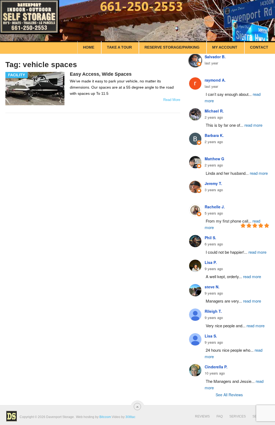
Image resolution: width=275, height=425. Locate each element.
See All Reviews (229, 394)
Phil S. (210, 237)
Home (88, 47)
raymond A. (215, 80)
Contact (259, 47)
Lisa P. (211, 262)
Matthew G (214, 158)
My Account (224, 47)
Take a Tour (119, 47)
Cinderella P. (216, 366)
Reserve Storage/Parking (172, 47)
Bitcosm (105, 417)
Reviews (202, 416)
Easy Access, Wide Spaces (101, 74)
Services (237, 416)
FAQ (219, 416)
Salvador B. (215, 56)
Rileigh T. (213, 311)
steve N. (212, 286)
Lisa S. (211, 336)
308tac (130, 417)
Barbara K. (214, 135)
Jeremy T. (213, 183)
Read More (171, 100)
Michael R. (214, 111)
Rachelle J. (215, 206)
